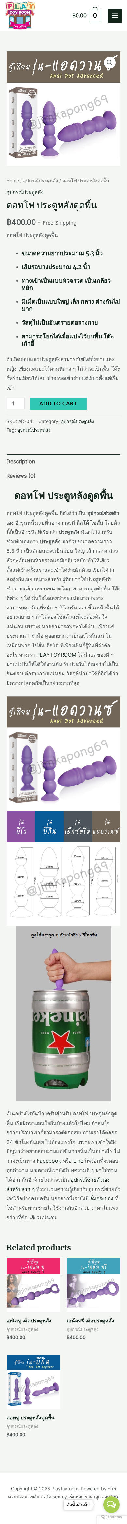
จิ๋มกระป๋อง (101, 1198)
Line (78, 1161)
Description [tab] (21, 461)
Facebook (49, 1161)
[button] (110, 62)
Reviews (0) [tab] (21, 476)
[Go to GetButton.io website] (111, 1517)
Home (13, 180)
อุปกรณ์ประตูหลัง (40, 180)
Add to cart (58, 403)
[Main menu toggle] (115, 16)
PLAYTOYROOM (56, 655)
